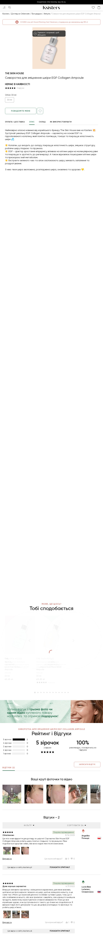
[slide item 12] (68, 692)
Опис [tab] (32, 122)
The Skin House (14, 73)
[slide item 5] (47, 692)
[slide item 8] (56, 692)
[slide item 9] (59, 692)
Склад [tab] (42, 122)
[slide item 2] (38, 692)
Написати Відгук (87, 764)
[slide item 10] (62, 692)
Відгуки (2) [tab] (9, 767)
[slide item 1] (35, 692)
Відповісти (7, 859)
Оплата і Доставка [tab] (15, 122)
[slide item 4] (44, 692)
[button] (12, 794)
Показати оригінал (60, 867)
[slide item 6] (50, 692)
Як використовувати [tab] (61, 122)
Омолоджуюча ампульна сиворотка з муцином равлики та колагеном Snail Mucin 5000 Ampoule (51, 666)
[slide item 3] (41, 692)
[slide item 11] (65, 692)
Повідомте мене (20, 111)
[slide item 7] (53, 692)
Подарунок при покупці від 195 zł (51, 2)
